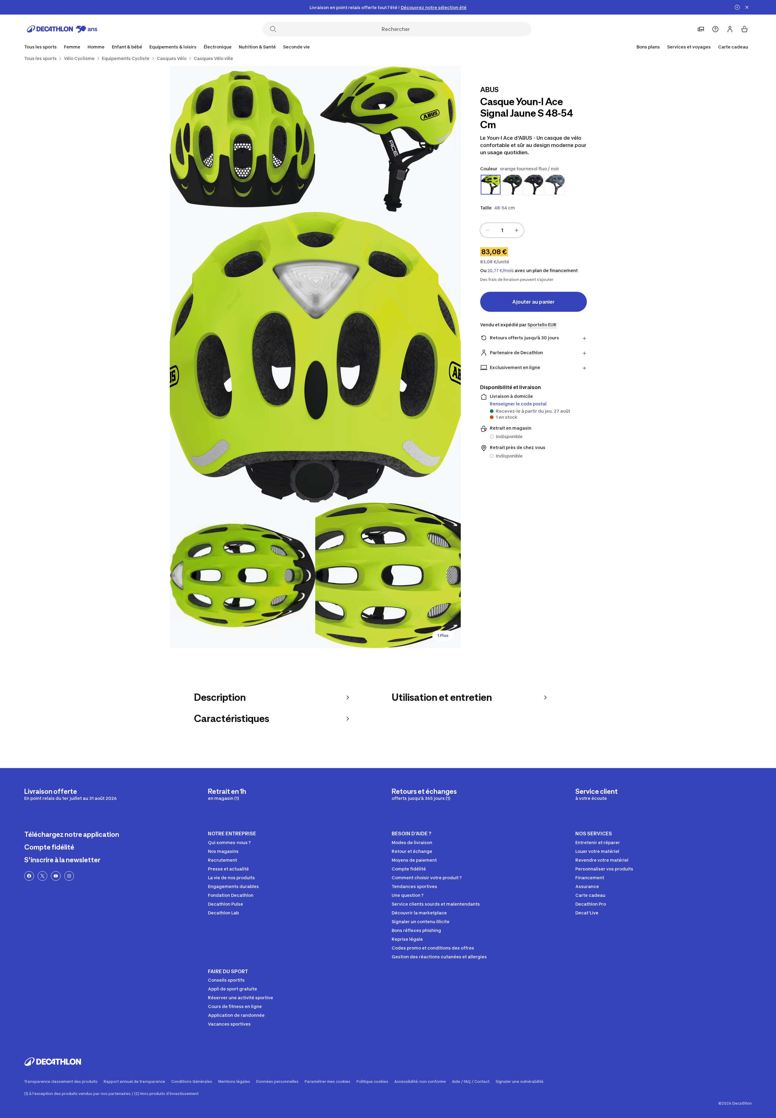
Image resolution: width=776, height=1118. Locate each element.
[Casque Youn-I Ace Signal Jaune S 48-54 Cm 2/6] (242, 139)
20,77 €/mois (500, 270)
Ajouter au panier (533, 302)
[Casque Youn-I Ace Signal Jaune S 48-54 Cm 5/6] (388, 575)
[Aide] (715, 29)
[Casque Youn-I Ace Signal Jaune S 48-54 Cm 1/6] (388, 139)
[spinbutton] (502, 230)
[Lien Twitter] (42, 876)
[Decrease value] (487, 230)
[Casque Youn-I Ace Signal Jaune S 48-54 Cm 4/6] (242, 575)
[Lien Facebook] (29, 876)
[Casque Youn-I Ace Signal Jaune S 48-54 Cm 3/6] (315, 357)
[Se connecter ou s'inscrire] (730, 29)
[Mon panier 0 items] (744, 29)
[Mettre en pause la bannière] (737, 7)
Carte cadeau (733, 46)
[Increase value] (516, 230)
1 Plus (442, 635)
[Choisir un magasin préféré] (701, 29)
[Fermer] (747, 7)
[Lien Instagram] (69, 876)
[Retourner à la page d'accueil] (62, 29)
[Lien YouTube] (56, 876)
